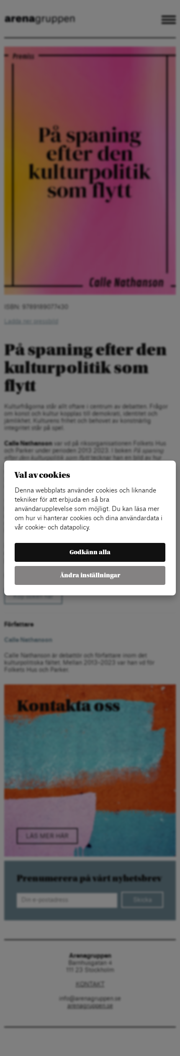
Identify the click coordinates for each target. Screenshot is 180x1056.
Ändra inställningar (90, 575)
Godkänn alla (90, 552)
